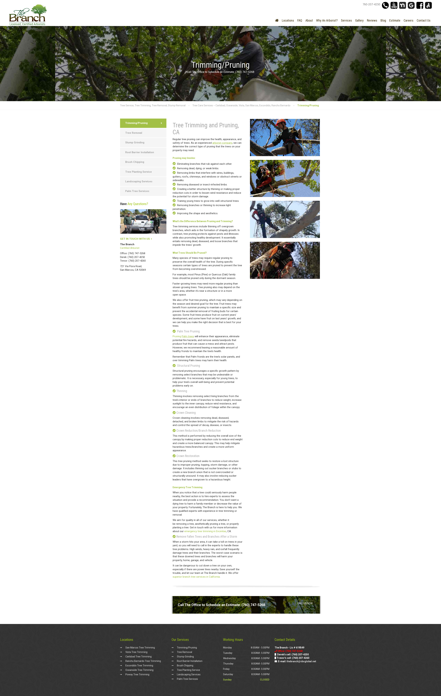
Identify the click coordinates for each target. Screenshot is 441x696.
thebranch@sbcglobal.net (301, 661)
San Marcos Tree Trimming (140, 647)
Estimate (394, 20)
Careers (408, 20)
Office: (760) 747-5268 (132, 253)
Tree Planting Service (138, 171)
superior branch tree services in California (196, 576)
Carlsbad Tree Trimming (138, 656)
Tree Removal (133, 132)
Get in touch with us (135, 238)
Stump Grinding (134, 142)
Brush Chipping (134, 162)
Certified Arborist (129, 248)
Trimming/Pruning (136, 123)
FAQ (299, 20)
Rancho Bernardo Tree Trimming (143, 661)
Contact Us (423, 20)
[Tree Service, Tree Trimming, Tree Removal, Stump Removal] (28, 21)
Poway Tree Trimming (137, 674)
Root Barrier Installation (139, 152)
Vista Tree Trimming (136, 652)
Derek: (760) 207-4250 (132, 257)
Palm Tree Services (137, 191)
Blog (383, 20)
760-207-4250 (371, 4)
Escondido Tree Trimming (139, 665)
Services (346, 20)
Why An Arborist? (327, 20)
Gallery (359, 20)
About (309, 20)
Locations (288, 20)
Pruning (183, 336)
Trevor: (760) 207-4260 (133, 260)
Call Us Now (304, 603)
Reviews (372, 20)
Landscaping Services (138, 181)
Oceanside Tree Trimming (139, 670)
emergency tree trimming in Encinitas (205, 531)
